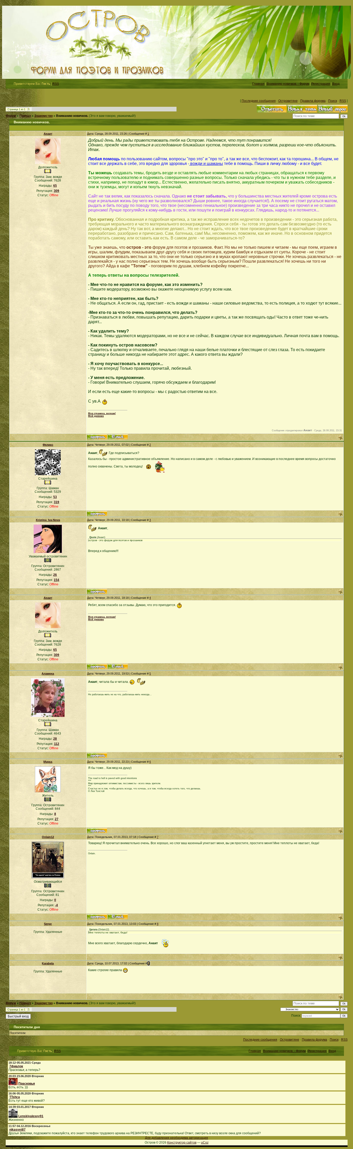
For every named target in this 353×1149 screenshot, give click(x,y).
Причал (25, 116)
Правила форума (313, 101)
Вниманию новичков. (72, 116)
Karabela (48, 963)
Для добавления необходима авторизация (176, 1138)
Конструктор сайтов (181, 1142)
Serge (48, 923)
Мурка (47, 761)
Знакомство (43, 116)
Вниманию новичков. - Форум (288, 84)
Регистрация (320, 84)
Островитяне (288, 101)
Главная (258, 84)
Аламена (48, 673)
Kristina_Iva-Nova (48, 519)
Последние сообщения (259, 101)
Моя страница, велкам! (102, 413)
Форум (11, 116)
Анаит (48, 133)
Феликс (48, 444)
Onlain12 (48, 836)
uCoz (205, 1142)
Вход (336, 84)
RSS (55, 84)
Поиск (332, 101)
